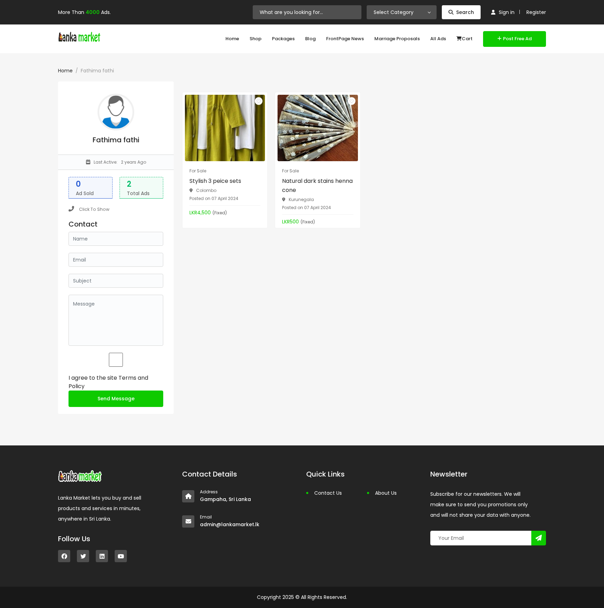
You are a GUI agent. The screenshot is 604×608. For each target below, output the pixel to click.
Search (465, 12)
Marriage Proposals (397, 38)
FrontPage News (345, 38)
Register (536, 12)
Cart (467, 38)
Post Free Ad (517, 38)
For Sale (197, 171)
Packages (283, 38)
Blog (310, 38)
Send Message (116, 398)
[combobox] (402, 12)
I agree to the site (108, 382)
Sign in (507, 12)
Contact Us (328, 492)
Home (232, 38)
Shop (255, 38)
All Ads (438, 38)
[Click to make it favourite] (259, 101)
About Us (386, 492)
